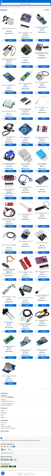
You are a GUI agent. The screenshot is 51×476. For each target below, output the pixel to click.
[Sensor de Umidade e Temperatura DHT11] (42, 160)
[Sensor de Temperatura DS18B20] (9, 241)
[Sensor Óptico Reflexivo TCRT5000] (9, 320)
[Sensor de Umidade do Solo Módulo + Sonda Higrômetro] (9, 55)
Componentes (4, 412)
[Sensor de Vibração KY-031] (42, 241)
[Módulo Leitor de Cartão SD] (42, 187)
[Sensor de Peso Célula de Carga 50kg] (42, 81)
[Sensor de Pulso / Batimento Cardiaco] (25, 187)
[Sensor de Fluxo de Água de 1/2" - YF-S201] (9, 133)
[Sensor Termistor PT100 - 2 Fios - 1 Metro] (42, 107)
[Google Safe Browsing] (13, 459)
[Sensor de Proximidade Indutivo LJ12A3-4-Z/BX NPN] (25, 320)
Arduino (11, 6)
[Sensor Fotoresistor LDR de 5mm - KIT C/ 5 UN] (25, 214)
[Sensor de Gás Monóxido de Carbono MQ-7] (42, 346)
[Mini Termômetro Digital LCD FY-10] (25, 294)
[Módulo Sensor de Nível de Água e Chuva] (25, 268)
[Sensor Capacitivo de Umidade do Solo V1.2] (42, 214)
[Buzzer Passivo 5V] (25, 55)
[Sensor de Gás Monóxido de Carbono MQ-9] (25, 346)
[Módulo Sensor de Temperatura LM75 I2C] (42, 268)
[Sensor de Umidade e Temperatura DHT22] (25, 160)
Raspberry (3, 417)
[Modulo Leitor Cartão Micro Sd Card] (9, 81)
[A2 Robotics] (26, 1)
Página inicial (5, 6)
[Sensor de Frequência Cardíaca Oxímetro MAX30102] (25, 107)
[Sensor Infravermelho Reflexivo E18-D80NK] (42, 320)
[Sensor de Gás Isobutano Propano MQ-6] (9, 372)
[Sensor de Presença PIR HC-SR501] (9, 107)
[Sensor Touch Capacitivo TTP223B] (25, 133)
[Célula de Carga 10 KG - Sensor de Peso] (9, 294)
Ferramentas (4, 414)
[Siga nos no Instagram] (1, 433)
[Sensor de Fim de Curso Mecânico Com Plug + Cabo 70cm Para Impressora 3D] (9, 214)
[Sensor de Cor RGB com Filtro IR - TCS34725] (25, 27)
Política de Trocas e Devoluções (8, 428)
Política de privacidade (6, 426)
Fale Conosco (4, 422)
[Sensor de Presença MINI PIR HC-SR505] (25, 81)
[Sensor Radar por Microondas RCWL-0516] (9, 346)
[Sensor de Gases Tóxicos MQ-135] (25, 241)
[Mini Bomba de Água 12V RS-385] (9, 27)
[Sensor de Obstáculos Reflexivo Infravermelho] (42, 27)
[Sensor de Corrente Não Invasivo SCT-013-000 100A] (9, 160)
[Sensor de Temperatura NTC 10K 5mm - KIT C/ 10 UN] (42, 294)
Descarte (3, 424)
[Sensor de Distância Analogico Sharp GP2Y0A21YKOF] (9, 268)
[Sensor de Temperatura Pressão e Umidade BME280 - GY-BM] (42, 55)
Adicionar (10, 40)
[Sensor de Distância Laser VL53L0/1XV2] (9, 187)
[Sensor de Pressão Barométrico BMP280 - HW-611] (42, 133)
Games (2, 415)
